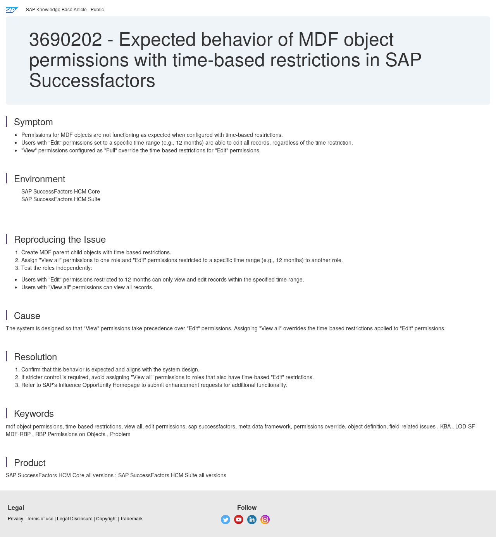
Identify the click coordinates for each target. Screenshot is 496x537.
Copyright (106, 518)
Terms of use (40, 518)
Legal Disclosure (75, 518)
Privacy (15, 518)
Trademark (131, 518)
